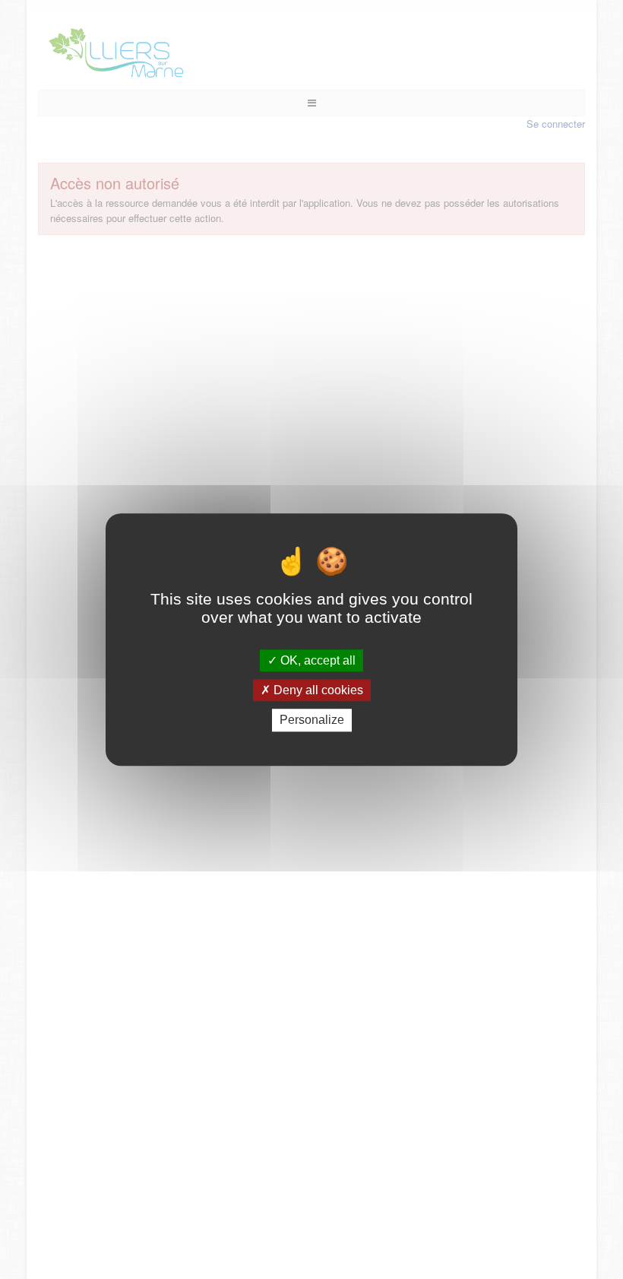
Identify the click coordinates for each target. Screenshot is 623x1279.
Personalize (312, 720)
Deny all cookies (316, 690)
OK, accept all (316, 660)
